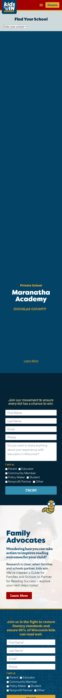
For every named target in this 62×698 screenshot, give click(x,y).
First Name (9, 409)
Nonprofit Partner (19, 481)
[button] (41, 5)
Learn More (31, 361)
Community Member (22, 473)
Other (39, 481)
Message (9, 441)
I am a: (9, 464)
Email (7, 425)
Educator (27, 468)
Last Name (9, 417)
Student (34, 477)
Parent (12, 468)
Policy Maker (16, 477)
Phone (7, 433)
